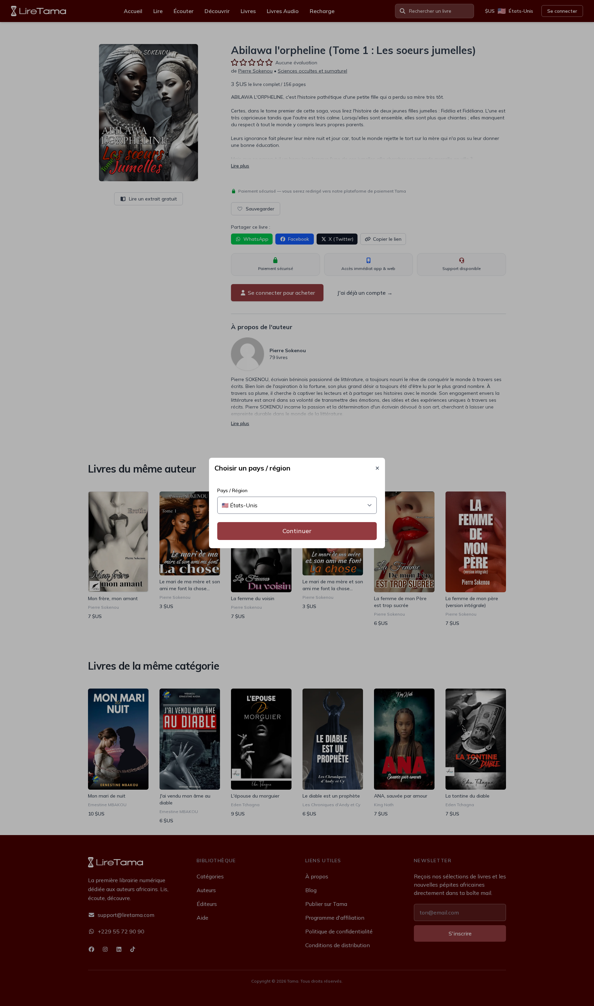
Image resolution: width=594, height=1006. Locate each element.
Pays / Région (232, 490)
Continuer (297, 531)
